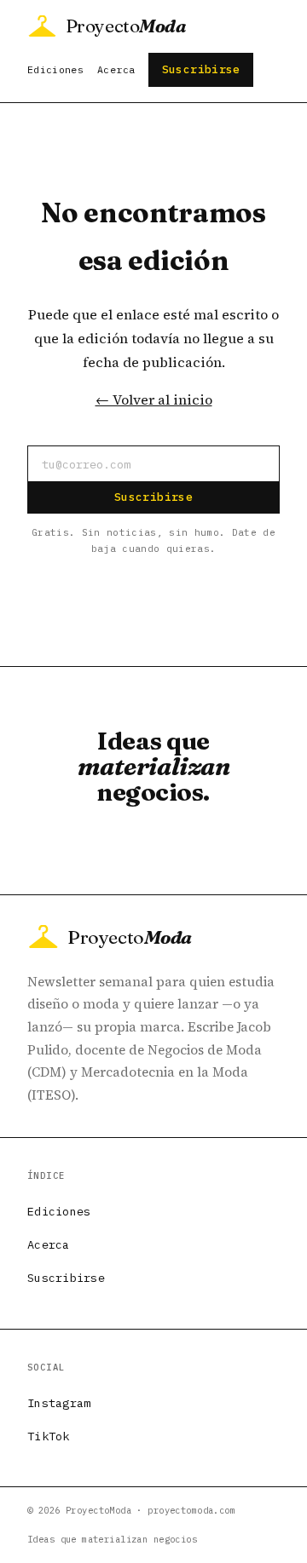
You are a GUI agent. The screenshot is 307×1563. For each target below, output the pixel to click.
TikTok (48, 1436)
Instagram (58, 1403)
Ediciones (55, 69)
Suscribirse (201, 69)
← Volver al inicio (154, 399)
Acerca (116, 69)
